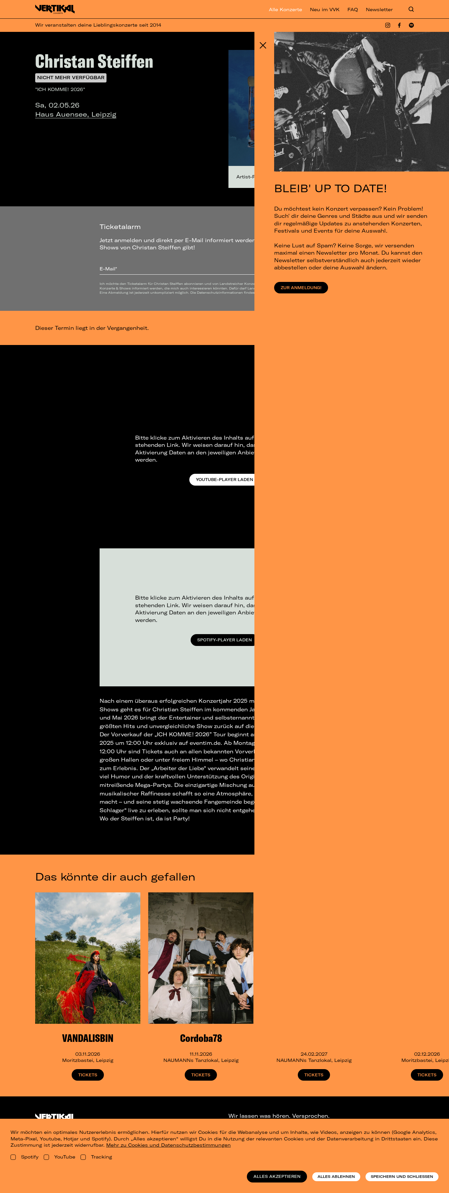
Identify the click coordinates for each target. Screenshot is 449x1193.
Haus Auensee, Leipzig (75, 114)
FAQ (352, 9)
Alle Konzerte (285, 9)
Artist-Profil (250, 177)
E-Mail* (108, 269)
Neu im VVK (325, 9)
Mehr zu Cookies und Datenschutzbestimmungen (168, 1145)
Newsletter (379, 9)
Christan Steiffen (94, 60)
